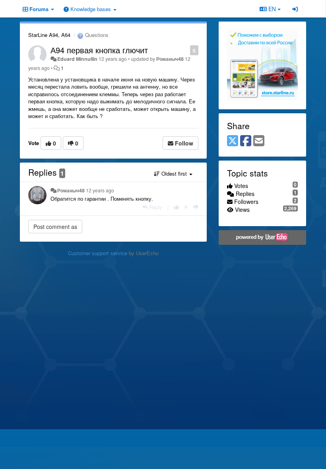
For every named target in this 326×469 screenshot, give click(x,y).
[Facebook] (245, 141)
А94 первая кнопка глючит (99, 50)
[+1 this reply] (176, 207)
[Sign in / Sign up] (295, 9)
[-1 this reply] (195, 207)
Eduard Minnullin (77, 58)
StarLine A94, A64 (49, 35)
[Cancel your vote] (186, 207)
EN (272, 9)
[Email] (258, 141)
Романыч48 (170, 58)
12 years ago (100, 190)
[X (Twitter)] (232, 141)
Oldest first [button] (174, 173)
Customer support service (97, 253)
